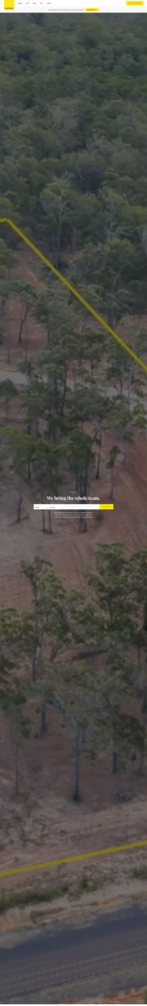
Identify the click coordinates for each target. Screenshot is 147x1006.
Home (20, 3)
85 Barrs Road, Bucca (114, 1001)
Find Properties (106, 506)
